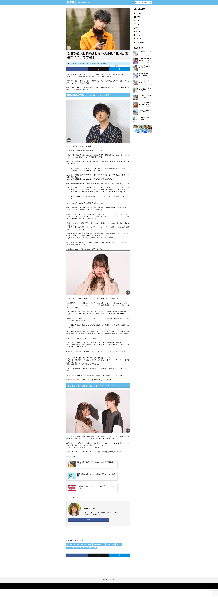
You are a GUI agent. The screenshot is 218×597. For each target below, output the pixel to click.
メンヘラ (119, 544)
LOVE (138, 31)
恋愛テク (83, 544)
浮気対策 (76, 544)
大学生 (90, 544)
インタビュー (140, 42)
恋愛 (113, 544)
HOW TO (138, 28)
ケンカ (82, 547)
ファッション (140, 13)
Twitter (88, 519)
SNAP (138, 17)
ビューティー (140, 39)
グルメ (138, 24)
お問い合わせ (112, 579)
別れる (108, 544)
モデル (138, 35)
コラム (138, 20)
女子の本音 (93, 547)
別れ (87, 547)
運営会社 (105, 579)
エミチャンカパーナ (72, 547)
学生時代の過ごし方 (99, 544)
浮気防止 (69, 544)
